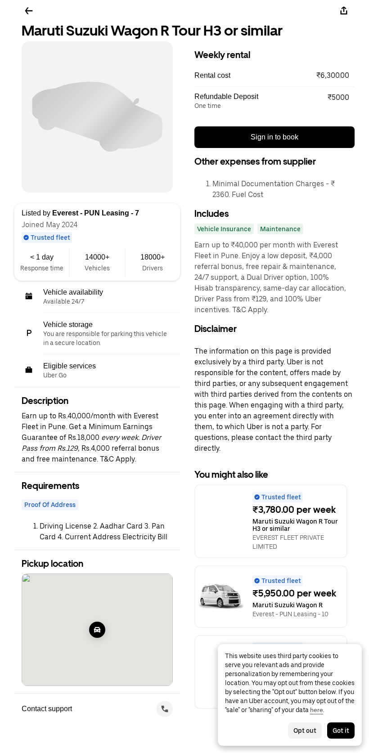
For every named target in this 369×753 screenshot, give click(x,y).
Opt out (304, 730)
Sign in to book (274, 137)
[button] (274, 75)
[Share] (344, 11)
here (316, 709)
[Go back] (29, 11)
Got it (341, 730)
